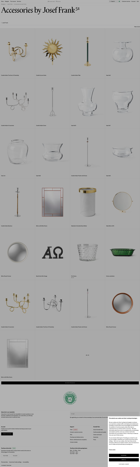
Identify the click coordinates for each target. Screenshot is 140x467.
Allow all (124, 455)
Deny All (124, 459)
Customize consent (124, 464)
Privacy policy (112, 449)
